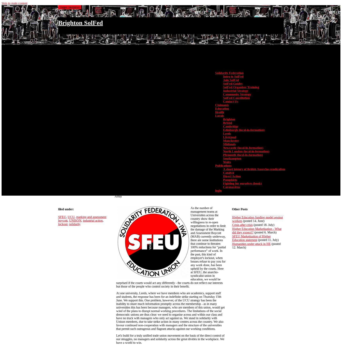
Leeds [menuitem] (227, 133)
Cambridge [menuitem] (230, 126)
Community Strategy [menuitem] (237, 94)
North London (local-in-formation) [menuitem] (246, 151)
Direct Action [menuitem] (232, 176)
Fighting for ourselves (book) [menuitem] (242, 183)
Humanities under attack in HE (251, 244)
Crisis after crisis (242, 225)
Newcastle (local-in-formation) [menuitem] (243, 147)
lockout (62, 224)
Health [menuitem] (219, 112)
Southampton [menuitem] (232, 158)
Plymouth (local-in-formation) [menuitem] (243, 155)
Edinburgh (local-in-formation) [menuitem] (244, 130)
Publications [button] (223, 165)
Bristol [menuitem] (227, 123)
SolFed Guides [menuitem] (232, 83)
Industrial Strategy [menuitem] (235, 90)
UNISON (75, 220)
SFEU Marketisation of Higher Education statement (251, 238)
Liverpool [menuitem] (229, 137)
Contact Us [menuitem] (230, 101)
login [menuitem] (218, 190)
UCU (71, 217)
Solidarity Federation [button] (229, 73)
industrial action (93, 220)
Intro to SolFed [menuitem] (233, 76)
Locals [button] (219, 115)
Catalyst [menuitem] (228, 172)
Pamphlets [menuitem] (230, 180)
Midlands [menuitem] (229, 144)
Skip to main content (14, 3)
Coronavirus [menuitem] (231, 187)
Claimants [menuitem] (222, 105)
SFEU (62, 217)
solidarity (75, 224)
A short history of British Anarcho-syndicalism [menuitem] (254, 169)
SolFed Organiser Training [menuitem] (241, 87)
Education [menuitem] (222, 108)
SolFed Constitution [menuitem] (236, 98)
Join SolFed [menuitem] (231, 80)
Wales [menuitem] (227, 162)
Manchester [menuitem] (231, 140)
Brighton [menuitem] (229, 119)
